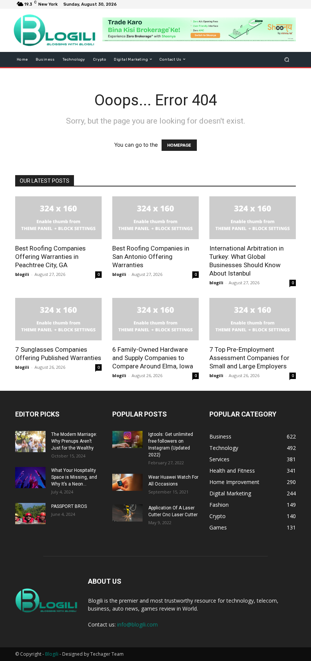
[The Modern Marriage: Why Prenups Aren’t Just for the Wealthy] (30, 441)
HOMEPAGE (179, 145)
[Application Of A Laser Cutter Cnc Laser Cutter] (127, 513)
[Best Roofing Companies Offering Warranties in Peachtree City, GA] (58, 217)
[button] (287, 59)
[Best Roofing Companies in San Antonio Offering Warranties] (155, 217)
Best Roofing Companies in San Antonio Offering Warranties (150, 256)
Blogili (51, 654)
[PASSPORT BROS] (30, 513)
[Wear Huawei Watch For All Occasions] (127, 482)
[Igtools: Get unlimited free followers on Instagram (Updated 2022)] (127, 439)
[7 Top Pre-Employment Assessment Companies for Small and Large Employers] (252, 319)
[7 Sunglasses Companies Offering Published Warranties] (58, 319)
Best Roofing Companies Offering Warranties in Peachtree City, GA (50, 256)
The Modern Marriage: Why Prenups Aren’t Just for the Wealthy (74, 441)
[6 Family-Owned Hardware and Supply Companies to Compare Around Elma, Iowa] (155, 319)
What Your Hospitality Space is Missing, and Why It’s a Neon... (74, 477)
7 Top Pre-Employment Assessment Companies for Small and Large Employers (249, 358)
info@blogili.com (137, 624)
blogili (22, 274)
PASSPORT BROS (69, 506)
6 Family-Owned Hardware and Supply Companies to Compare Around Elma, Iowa (152, 358)
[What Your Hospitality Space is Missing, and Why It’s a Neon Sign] (30, 477)
